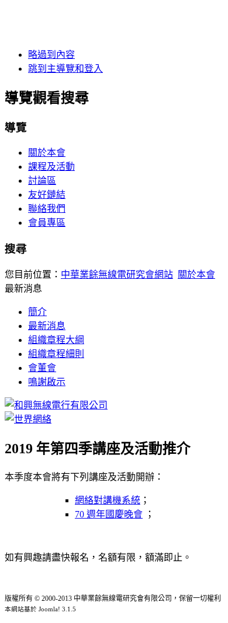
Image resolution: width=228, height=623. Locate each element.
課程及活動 (51, 167)
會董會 (42, 368)
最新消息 (46, 326)
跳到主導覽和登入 (65, 69)
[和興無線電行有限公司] (56, 405)
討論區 (42, 181)
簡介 (37, 312)
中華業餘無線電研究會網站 (117, 274)
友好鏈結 (46, 195)
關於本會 (46, 153)
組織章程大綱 (56, 340)
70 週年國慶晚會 (109, 514)
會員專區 (46, 223)
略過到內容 (51, 55)
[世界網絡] (28, 419)
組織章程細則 (56, 354)
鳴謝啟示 (46, 382)
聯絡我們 (46, 209)
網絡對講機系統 (107, 500)
